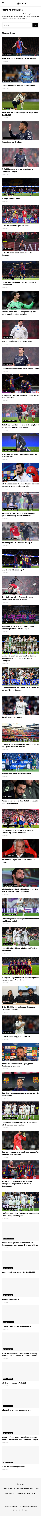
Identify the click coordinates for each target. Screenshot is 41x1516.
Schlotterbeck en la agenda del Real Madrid (18, 1272)
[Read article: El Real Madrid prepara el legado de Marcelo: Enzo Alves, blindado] (20, 995)
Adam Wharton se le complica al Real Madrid (19, 58)
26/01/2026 (6, 1248)
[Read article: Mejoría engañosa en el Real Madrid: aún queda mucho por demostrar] (20, 789)
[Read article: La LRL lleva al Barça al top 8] (20, 558)
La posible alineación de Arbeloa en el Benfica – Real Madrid (20, 949)
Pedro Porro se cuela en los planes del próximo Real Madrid (20, 113)
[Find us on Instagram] (19, 1510)
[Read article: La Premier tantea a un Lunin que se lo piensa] (20, 74)
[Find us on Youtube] (25, 1510)
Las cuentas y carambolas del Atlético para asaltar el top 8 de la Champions (18, 831)
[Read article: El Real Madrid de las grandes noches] (20, 214)
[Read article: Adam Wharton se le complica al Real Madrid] (20, 46)
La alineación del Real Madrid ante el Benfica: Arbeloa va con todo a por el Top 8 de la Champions (19, 658)
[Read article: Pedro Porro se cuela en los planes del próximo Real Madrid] (20, 101)
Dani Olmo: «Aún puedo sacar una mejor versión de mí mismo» (20, 1094)
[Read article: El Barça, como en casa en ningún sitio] (20, 1314)
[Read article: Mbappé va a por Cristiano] (20, 130)
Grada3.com (14, 1506)
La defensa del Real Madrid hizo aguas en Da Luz (20, 368)
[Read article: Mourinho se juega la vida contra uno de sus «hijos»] (20, 848)
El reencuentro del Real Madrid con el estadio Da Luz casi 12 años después (20, 688)
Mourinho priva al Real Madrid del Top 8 (17, 542)
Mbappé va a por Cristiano (12, 142)
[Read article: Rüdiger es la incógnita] (20, 1287)
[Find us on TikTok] (22, 1510)
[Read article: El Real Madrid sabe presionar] (20, 1455)
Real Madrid (7, 54)
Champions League (10, 138)
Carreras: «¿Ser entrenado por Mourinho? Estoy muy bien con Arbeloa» (20, 919)
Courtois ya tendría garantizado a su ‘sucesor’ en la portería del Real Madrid (20, 1153)
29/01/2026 (6, 201)
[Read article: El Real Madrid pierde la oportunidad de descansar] (20, 241)
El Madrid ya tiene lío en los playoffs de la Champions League (17, 170)
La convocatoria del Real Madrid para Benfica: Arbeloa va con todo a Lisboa (19, 1123)
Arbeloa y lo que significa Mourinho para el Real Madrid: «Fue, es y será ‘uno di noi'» (20, 890)
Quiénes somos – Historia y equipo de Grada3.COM (20, 1489)
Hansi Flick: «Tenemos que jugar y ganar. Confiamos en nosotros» (17, 1064)
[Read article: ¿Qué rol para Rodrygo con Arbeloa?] (20, 1024)
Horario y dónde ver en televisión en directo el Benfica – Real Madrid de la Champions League (20, 1438)
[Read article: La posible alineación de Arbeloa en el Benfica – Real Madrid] (20, 936)
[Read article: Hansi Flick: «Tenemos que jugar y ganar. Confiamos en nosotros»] (20, 1052)
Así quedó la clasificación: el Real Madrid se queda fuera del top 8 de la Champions (18, 514)
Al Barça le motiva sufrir (11, 198)
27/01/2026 (6, 894)
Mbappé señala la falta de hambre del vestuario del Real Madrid (19, 455)
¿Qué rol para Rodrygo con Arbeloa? (16, 1036)
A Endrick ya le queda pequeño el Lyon (17, 1410)
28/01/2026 (6, 489)
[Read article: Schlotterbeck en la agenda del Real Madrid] (20, 1260)
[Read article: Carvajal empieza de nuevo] (20, 705)
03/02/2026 (6, 88)
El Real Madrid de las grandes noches (16, 225)
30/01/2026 (6, 117)
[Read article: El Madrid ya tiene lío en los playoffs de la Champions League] (20, 157)
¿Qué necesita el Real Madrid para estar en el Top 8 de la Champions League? (20, 1214)
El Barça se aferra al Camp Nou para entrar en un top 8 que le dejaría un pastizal (20, 745)
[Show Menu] (3, 3)
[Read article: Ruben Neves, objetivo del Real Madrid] (20, 762)
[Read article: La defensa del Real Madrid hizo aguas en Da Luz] (20, 356)
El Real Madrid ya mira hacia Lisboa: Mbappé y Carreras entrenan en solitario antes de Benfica (20, 1354)
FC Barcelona (8, 194)
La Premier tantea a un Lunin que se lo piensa (19, 85)
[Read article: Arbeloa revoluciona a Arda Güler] (20, 1371)
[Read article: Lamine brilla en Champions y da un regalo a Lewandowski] (20, 270)
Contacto (20, 1484)
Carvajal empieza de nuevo (12, 717)
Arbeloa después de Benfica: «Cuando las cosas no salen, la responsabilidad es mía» (20, 485)
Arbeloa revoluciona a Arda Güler (14, 1383)
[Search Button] (35, 25)
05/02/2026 (6, 61)
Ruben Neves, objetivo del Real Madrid (16, 773)
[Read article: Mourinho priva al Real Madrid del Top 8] (20, 531)
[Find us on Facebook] (16, 1510)
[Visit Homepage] (22, 3)
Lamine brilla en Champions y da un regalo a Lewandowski (19, 283)
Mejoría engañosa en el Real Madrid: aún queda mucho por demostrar (20, 802)
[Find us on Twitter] (14, 1510)
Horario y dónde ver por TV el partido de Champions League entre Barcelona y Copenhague (17, 1183)
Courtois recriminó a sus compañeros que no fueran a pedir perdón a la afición (19, 312)
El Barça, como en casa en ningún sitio (16, 1326)
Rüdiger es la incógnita (10, 1299)
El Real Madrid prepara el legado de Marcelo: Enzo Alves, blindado (19, 1008)
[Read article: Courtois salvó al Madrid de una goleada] (20, 329)
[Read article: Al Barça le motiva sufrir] (20, 187)
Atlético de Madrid (10, 826)
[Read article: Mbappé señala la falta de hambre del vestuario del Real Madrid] (20, 442)
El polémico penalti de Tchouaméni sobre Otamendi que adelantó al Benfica (17, 598)
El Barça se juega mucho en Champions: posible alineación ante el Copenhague (20, 978)
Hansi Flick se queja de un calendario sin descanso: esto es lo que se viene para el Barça (20, 1243)
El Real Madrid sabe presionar (13, 1466)
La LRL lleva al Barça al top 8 (13, 570)
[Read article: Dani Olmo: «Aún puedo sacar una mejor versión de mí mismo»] (20, 1081)
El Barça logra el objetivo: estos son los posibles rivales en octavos (20, 396)
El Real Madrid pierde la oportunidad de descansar (17, 254)
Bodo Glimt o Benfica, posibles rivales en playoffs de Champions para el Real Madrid (20, 426)
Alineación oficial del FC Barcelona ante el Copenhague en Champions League (18, 627)
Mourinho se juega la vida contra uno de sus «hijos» (18, 860)
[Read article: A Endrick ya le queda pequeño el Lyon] (20, 1398)
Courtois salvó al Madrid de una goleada (17, 341)
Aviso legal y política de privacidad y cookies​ (20, 1493)
